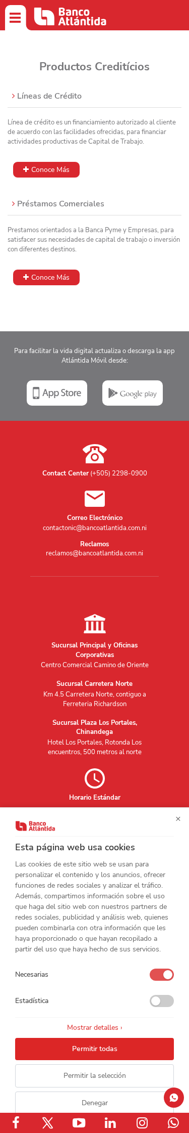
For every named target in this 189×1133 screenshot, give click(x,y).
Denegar (95, 1103)
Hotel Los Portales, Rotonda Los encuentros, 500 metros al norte (94, 747)
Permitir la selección (95, 1075)
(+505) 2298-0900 (118, 473)
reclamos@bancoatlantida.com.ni (94, 553)
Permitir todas (94, 1049)
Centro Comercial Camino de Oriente (95, 665)
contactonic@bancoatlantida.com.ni (95, 528)
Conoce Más (50, 170)
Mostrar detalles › (94, 1027)
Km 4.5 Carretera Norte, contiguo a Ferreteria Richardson (94, 699)
